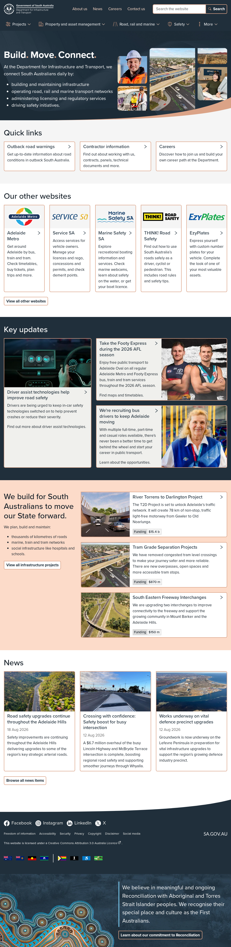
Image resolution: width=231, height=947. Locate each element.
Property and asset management (72, 24)
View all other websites (26, 301)
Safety (179, 24)
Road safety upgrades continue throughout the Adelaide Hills (38, 719)
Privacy (79, 833)
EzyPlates (199, 233)
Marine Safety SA (112, 236)
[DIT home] (28, 9)
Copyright (94, 833)
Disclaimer (112, 833)
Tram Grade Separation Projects (165, 547)
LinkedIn (82, 822)
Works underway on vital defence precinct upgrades (186, 719)
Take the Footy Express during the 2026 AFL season (123, 349)
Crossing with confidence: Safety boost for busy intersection (109, 722)
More (208, 24)
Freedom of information (19, 833)
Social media (131, 833)
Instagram (53, 822)
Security (65, 833)
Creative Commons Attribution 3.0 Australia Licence (82, 843)
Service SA (64, 233)
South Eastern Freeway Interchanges (169, 598)
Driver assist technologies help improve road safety (38, 395)
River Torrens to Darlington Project (167, 497)
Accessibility (47, 833)
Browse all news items (25, 780)
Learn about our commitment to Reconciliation (160, 935)
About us (79, 9)
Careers (115, 9)
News (97, 9)
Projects (19, 24)
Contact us (136, 9)
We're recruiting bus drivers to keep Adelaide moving (124, 416)
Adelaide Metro (16, 236)
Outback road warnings (31, 147)
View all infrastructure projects (32, 565)
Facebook (22, 822)
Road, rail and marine (137, 24)
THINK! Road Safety (157, 236)
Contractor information (106, 147)
